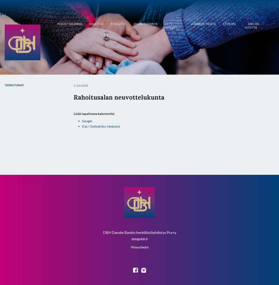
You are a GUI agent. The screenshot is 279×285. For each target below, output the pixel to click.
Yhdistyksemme (70, 24)
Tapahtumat (14, 85)
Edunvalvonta (146, 24)
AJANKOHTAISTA (203, 24)
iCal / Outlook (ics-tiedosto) (101, 126)
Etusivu (229, 24)
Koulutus (119, 24)
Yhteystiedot (140, 247)
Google (87, 121)
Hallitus (97, 24)
